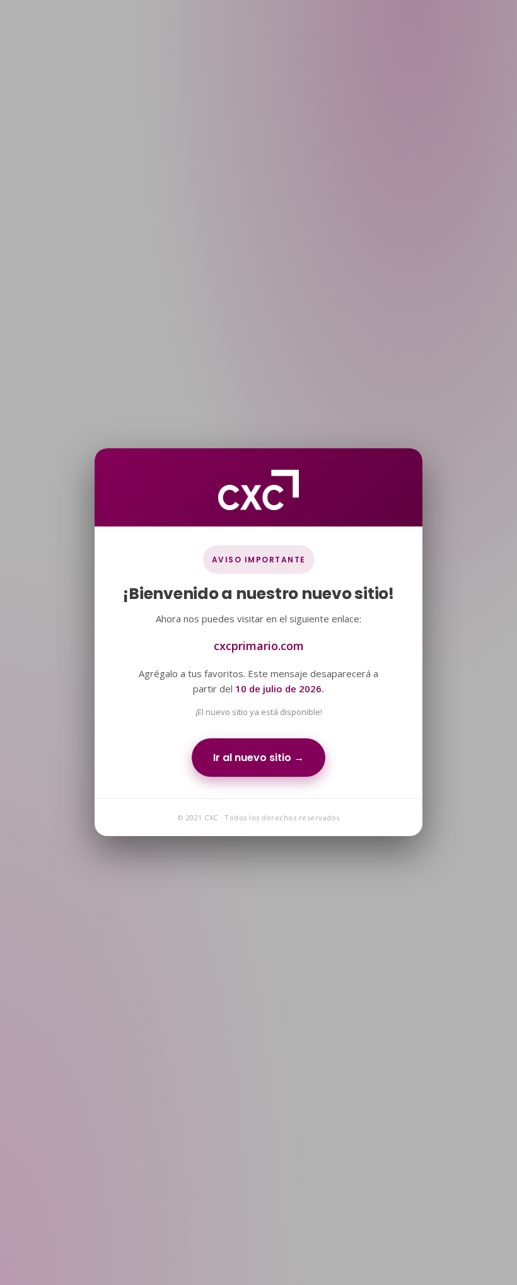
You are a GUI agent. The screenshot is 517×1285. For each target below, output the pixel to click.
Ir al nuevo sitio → (258, 758)
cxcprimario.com (259, 646)
